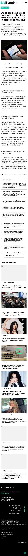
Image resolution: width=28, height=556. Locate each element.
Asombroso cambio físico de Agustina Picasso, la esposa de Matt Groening (14, 247)
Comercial (3, 536)
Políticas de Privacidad (6, 532)
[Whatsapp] (5, 63)
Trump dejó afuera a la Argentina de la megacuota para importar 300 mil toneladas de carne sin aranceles (13, 448)
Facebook (15, 505)
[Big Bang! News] (9, 2)
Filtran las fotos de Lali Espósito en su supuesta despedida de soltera (13, 340)
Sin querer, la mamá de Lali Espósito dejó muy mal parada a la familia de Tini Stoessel (13, 393)
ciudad (6, 174)
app (2, 174)
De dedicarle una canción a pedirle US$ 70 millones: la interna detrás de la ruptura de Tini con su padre (14, 233)
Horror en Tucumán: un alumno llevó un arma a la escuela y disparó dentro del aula (13, 366)
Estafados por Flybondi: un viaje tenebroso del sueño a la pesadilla (13, 207)
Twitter (17, 508)
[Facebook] (13, 63)
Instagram (15, 513)
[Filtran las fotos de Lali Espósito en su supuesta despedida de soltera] (14, 326)
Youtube (16, 510)
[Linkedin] (17, 63)
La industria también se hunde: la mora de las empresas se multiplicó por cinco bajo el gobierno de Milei (13, 476)
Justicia (19, 174)
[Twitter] (9, 63)
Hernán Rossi (13, 174)
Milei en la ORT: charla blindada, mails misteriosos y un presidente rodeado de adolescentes (13, 313)
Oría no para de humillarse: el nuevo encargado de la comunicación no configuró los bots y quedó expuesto (14, 225)
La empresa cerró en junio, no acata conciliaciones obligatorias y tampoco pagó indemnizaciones (15, 201)
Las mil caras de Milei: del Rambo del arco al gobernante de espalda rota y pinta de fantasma (14, 254)
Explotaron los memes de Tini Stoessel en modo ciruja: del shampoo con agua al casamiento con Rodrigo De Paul (13, 420)
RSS (2, 538)
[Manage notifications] (25, 553)
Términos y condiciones (7, 534)
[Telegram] (21, 63)
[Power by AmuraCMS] (22, 542)
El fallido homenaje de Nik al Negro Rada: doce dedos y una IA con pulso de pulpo (13, 287)
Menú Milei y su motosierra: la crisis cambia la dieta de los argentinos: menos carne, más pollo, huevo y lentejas (14, 215)
